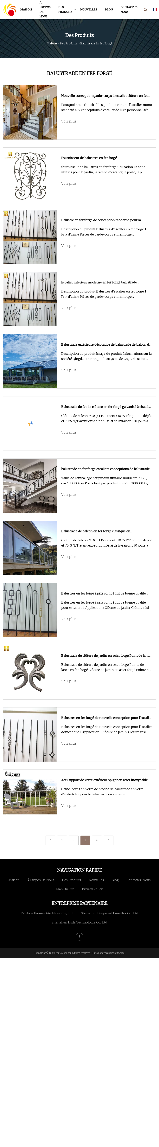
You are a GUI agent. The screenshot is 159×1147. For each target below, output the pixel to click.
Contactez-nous (129, 9)
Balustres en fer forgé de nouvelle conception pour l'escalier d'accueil (106, 718)
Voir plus (69, 121)
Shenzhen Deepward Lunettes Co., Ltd (109, 913)
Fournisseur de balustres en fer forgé (89, 158)
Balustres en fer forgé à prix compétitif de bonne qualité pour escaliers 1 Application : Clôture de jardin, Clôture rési (105, 605)
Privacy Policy (92, 889)
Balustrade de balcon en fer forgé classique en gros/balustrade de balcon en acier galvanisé (95, 531)
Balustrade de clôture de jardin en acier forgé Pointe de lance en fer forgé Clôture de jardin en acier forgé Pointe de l (105, 668)
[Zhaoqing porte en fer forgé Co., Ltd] (9, 9)
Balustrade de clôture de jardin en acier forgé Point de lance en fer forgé (106, 656)
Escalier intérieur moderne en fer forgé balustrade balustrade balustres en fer (99, 282)
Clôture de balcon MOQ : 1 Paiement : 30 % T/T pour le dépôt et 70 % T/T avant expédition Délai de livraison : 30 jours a (106, 418)
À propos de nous (45, 9)
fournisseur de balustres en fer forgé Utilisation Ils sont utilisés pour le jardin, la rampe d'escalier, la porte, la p (103, 169)
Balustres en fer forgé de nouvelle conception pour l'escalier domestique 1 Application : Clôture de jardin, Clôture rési (106, 729)
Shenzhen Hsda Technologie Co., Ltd (79, 922)
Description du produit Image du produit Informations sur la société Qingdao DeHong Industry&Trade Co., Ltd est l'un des (106, 356)
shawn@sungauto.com (111, 952)
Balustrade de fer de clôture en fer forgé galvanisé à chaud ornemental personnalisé (105, 407)
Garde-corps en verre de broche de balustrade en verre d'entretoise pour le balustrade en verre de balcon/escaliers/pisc (102, 792)
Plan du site (65, 889)
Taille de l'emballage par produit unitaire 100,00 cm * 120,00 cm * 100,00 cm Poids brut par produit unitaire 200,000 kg (105, 480)
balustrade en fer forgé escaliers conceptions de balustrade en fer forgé (105, 469)
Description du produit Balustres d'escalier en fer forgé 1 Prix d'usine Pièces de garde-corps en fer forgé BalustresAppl (103, 232)
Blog (109, 9)
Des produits (65, 9)
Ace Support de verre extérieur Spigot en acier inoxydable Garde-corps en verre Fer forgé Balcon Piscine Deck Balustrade (104, 780)
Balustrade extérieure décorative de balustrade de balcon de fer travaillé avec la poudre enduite (106, 345)
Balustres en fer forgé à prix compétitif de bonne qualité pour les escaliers (103, 593)
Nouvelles (88, 9)
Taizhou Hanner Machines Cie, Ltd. (47, 913)
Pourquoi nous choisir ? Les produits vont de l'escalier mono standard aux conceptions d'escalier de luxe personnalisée (106, 107)
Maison (26, 9)
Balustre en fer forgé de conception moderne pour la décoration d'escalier (101, 220)
